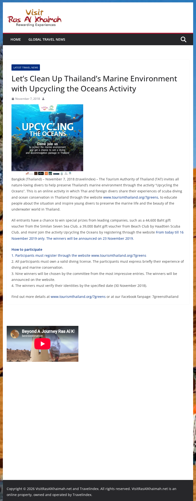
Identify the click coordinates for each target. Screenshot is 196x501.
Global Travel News (46, 39)
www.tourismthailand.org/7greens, (131, 197)
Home (16, 39)
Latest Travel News (25, 67)
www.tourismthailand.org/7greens (118, 255)
